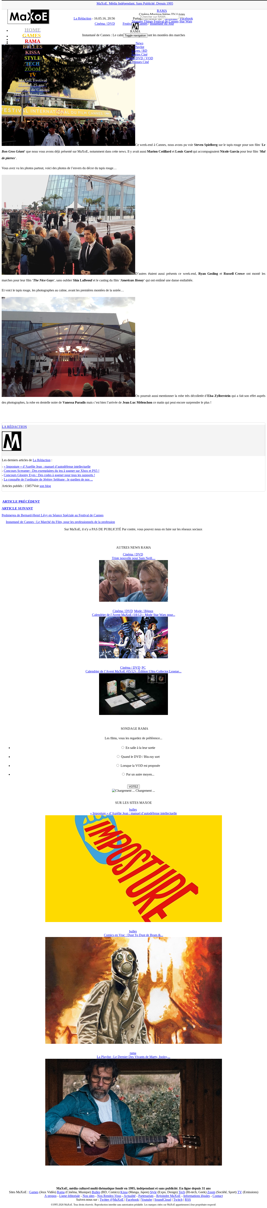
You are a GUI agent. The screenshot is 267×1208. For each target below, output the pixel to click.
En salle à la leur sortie (140, 747)
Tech (182, 1192)
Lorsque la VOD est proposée (140, 765)
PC (144, 667)
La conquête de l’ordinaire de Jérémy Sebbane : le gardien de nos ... (48, 479)
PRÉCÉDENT (21, 501)
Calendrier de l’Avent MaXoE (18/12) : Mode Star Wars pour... (133, 614)
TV (239, 1192)
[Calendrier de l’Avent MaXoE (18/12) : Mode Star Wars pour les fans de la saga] (133, 657)
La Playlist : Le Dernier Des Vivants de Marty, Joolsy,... (133, 1057)
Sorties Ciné (139, 54)
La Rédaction (14, 427)
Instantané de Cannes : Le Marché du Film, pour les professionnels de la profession (60, 522)
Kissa (124, 1192)
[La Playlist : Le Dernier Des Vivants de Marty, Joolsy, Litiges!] (133, 1164)
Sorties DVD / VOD (139, 58)
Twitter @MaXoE (112, 1199)
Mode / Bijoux (143, 611)
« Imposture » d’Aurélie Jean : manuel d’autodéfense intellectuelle (47, 466)
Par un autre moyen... (140, 774)
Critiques (139, 62)
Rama (61, 1192)
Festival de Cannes (166, 21)
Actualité (130, 1196)
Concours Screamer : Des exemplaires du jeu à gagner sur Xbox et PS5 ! (51, 470)
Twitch (178, 1199)
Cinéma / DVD (133, 554)
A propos (50, 1196)
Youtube (146, 1199)
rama (133, 1053)
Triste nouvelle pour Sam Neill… (133, 558)
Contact (218, 1196)
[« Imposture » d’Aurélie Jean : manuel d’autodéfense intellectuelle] (133, 921)
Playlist (139, 47)
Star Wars (185, 21)
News (139, 43)
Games (33, 1192)
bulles (133, 809)
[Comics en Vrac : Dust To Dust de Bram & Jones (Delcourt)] (133, 1042)
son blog (45, 486)
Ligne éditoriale (69, 1196)
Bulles (96, 1192)
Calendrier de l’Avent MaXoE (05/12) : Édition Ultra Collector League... (133, 671)
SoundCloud (162, 1199)
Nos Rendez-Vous (109, 1196)
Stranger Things (142, 21)
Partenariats (146, 1196)
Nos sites (88, 1196)
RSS (188, 1199)
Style (153, 1192)
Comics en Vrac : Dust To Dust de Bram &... (133, 935)
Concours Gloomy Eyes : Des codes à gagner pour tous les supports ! (49, 475)
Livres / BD (139, 50)
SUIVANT (17, 508)
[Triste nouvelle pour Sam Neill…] (133, 600)
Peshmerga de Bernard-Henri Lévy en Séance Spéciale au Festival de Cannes (52, 515)
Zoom (211, 1192)
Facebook (132, 1199)
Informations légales (196, 1196)
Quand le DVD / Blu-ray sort (140, 756)
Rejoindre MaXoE (168, 1196)
